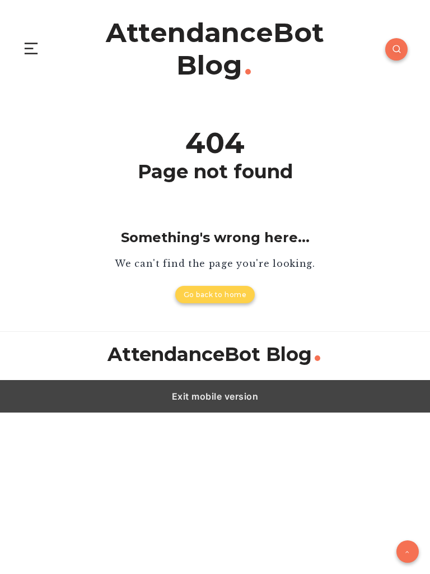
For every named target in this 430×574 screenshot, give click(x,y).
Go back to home (215, 294)
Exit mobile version (215, 396)
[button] (31, 49)
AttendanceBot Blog (215, 49)
